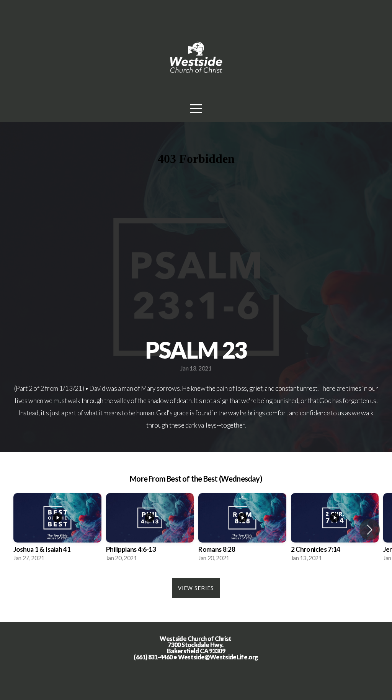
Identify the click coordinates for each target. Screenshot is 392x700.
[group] (57, 530)
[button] (369, 529)
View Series (196, 588)
